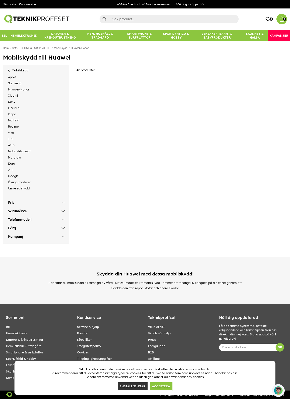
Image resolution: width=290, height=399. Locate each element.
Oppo (12, 114)
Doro (11, 163)
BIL (8, 327)
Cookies (83, 352)
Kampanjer (14, 378)
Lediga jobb (156, 346)
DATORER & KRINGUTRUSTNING (24, 340)
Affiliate (154, 359)
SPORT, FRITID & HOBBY (21, 359)
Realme (13, 126)
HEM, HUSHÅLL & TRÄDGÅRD (24, 346)
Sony (11, 102)
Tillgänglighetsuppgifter (94, 359)
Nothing (13, 120)
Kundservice (27, 4)
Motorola (14, 157)
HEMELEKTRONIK (16, 333)
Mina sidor (10, 4)
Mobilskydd (60, 48)
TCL (10, 139)
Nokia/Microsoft (19, 151)
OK (280, 347)
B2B (151, 352)
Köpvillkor (84, 340)
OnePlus (14, 108)
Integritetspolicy (89, 346)
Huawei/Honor (80, 48)
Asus (11, 145)
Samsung (14, 83)
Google (13, 176)
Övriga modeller (19, 182)
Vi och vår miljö (159, 333)
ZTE (10, 170)
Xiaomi (13, 95)
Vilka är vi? (156, 327)
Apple (12, 77)
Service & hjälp (88, 327)
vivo (11, 133)
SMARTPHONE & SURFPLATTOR (31, 48)
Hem (6, 48)
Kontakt (82, 333)
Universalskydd (19, 188)
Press (152, 340)
